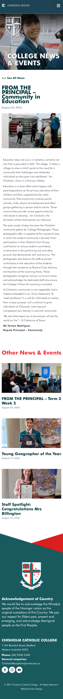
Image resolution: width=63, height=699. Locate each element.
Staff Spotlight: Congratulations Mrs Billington (22, 509)
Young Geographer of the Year (31, 453)
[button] (58, 5)
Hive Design (36, 688)
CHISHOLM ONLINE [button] (19, 5)
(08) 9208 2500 (21, 654)
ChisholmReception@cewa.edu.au (21, 663)
